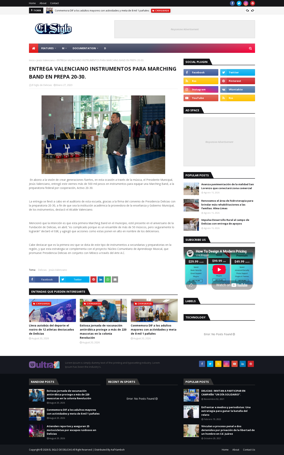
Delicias (42, 270)
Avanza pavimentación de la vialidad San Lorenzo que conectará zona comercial (227, 186)
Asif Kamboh (118, 449)
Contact (54, 3)
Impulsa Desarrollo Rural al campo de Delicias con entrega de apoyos (225, 221)
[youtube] (201, 98)
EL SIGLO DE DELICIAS (60, 449)
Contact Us (249, 449)
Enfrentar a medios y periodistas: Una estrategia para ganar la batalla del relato (226, 410)
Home (32, 3)
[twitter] (239, 3)
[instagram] (245, 3)
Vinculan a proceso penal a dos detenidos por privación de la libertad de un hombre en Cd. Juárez (228, 429)
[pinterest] (252, 3)
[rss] (201, 81)
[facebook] (232, 3)
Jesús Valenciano (46, 60)
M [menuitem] (63, 48)
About (43, 3)
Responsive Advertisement (185, 29)
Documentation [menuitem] (84, 48)
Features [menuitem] (47, 48)
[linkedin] (243, 364)
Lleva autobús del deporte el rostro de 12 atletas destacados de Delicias (51, 329)
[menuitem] (33, 48)
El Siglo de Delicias (42, 85)
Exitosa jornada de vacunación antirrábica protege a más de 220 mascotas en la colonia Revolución (103, 331)
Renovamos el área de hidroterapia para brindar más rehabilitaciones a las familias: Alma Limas (227, 204)
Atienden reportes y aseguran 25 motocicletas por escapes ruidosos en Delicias (71, 429)
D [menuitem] (105, 48)
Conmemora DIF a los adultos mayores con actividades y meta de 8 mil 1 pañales (102, 10)
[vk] (237, 89)
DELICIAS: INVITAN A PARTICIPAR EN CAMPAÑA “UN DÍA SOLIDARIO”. (223, 392)
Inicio (32, 60)
